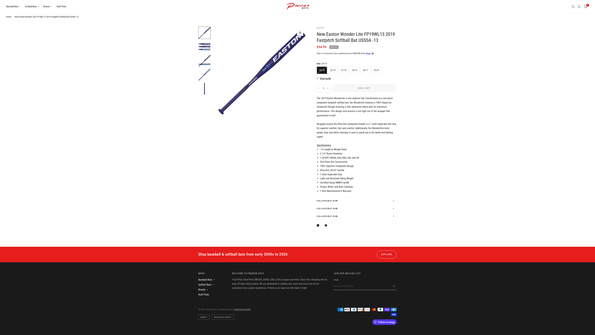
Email (336, 280)
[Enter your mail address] (393, 286)
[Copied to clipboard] (327, 225)
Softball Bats (31, 6)
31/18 (343, 70)
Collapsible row (327, 201)
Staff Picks (61, 6)
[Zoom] (300, 33)
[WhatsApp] (319, 225)
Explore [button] (386, 254)
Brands (46, 6)
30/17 (365, 70)
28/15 (354, 70)
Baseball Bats (12, 6)
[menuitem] (14, 6)
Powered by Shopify (242, 309)
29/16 (321, 70)
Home (8, 17)
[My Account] (579, 6)
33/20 (376, 70)
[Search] (573, 6)
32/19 (332, 70)
